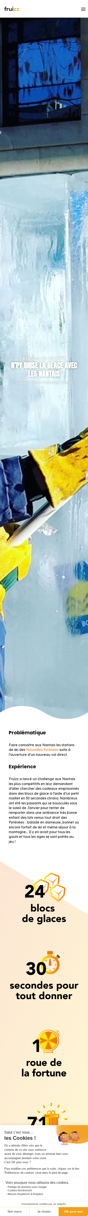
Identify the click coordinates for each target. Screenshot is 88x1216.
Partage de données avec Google (27, 1187)
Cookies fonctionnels (20, 1190)
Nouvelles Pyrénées (42, 749)
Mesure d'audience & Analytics (25, 1194)
